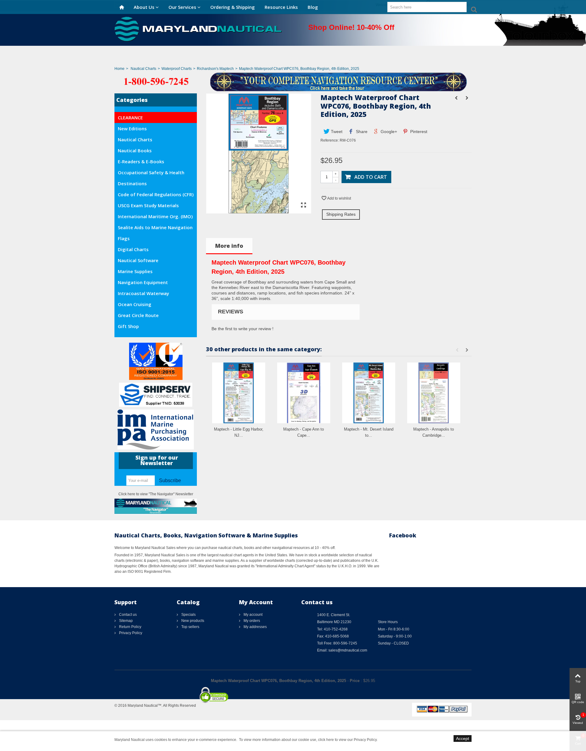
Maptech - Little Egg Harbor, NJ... (238, 432)
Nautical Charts (143, 69)
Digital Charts (133, 249)
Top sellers (189, 627)
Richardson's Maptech (215, 69)
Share (361, 131)
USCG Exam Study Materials (148, 205)
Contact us (127, 614)
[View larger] (303, 205)
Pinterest (418, 131)
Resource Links (281, 7)
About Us (144, 7)
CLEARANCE (130, 117)
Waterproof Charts (176, 69)
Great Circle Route (138, 315)
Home (119, 69)
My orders (251, 621)
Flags (124, 238)
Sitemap (125, 621)
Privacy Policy (130, 633)
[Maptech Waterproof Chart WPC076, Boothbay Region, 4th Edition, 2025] (258, 210)
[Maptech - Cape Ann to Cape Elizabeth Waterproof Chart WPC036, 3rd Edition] (303, 393)
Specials (188, 614)
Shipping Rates (341, 214)
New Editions (132, 128)
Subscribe (170, 480)
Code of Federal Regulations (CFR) (156, 194)
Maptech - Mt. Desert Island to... (368, 432)
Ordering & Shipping (232, 7)
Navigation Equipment (143, 282)
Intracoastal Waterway (143, 293)
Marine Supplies (135, 271)
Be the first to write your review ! (242, 328)
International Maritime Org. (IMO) (155, 216)
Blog (313, 7)
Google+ (388, 131)
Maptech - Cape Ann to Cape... (303, 432)
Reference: (329, 140)
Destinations (132, 183)
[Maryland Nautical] (198, 29)
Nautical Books (135, 150)
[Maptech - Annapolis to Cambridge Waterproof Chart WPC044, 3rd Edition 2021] (433, 393)
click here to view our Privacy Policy (347, 740)
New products (192, 621)
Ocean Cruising (134, 304)
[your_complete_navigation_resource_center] (293, 81)
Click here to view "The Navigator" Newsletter (155, 494)
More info (229, 245)
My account (252, 614)
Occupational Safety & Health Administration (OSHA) (151, 173)
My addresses (255, 627)
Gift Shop (128, 326)
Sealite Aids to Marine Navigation (155, 227)
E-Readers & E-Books (141, 161)
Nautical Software (138, 260)
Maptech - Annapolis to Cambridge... (433, 432)
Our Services (182, 7)
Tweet (336, 131)
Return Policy (129, 627)
